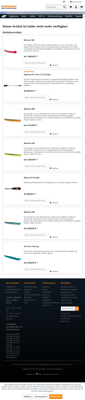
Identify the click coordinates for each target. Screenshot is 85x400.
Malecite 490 (29, 109)
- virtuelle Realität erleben (50, 374)
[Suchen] (64, 7)
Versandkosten (47, 364)
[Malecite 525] (13, 154)
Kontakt (27, 292)
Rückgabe (28, 297)
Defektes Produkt (30, 287)
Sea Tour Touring (31, 246)
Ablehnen (27, 396)
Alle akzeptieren (41, 396)
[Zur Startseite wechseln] (4, 16)
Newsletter (46, 292)
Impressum (46, 305)
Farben (45, 289)
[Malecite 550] (13, 223)
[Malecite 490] (13, 120)
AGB (25, 303)
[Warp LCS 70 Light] (13, 189)
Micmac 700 (29, 40)
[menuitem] (57, 7)
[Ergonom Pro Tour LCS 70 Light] (13, 86)
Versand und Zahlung (32, 295)
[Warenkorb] (81, 7)
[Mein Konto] (76, 7)
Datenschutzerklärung (50, 303)
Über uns (45, 295)
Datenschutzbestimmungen (71, 316)
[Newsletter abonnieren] (77, 308)
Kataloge (45, 297)
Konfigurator (47, 300)
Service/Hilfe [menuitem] (77, 2)
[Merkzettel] (70, 7)
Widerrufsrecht (30, 300)
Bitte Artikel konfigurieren (35, 63)
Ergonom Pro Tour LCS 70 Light (37, 74)
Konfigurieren (56, 396)
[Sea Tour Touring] (13, 257)
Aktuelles (45, 287)
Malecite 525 (29, 143)
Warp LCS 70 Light (31, 178)
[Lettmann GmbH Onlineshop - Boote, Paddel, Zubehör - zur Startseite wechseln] (9, 7)
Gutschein (28, 289)
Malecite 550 (29, 212)
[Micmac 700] (13, 51)
